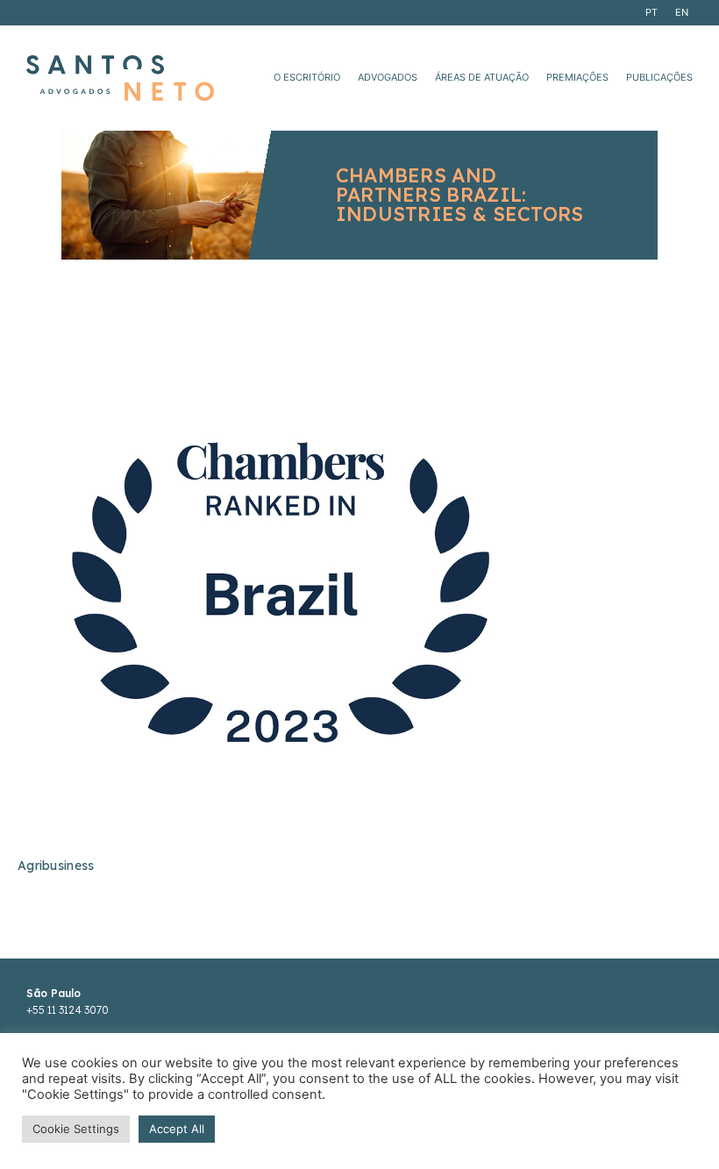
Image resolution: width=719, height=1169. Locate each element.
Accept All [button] (176, 1129)
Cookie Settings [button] (75, 1129)
